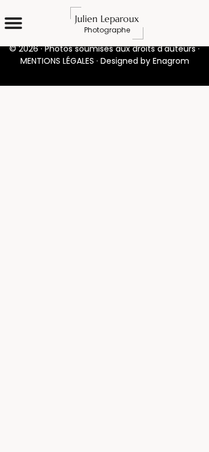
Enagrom (171, 61)
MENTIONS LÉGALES (57, 61)
